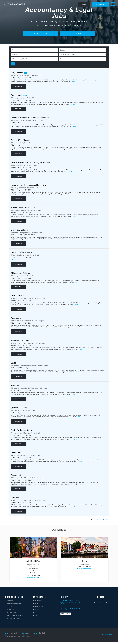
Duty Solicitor (17, 73)
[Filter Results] (13, 63)
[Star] (106, 603)
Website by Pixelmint (107, 634)
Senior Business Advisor (21, 430)
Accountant (16, 475)
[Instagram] (101, 603)
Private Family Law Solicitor (23, 207)
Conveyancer (16, 95)
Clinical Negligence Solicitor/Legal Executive (30, 162)
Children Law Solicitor (20, 273)
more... (74, 81)
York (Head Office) (33, 561)
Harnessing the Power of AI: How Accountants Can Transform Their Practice (70, 602)
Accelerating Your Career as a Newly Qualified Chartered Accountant (71, 609)
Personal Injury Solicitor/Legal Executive (28, 185)
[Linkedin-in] (95, 603)
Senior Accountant (19, 408)
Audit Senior (16, 318)
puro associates (14, 4)
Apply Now (18, 86)
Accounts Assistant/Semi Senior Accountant (30, 118)
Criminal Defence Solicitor (22, 252)
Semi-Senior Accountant (21, 340)
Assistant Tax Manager (21, 140)
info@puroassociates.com (33, 577)
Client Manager (17, 295)
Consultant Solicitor (19, 230)
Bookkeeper (16, 363)
